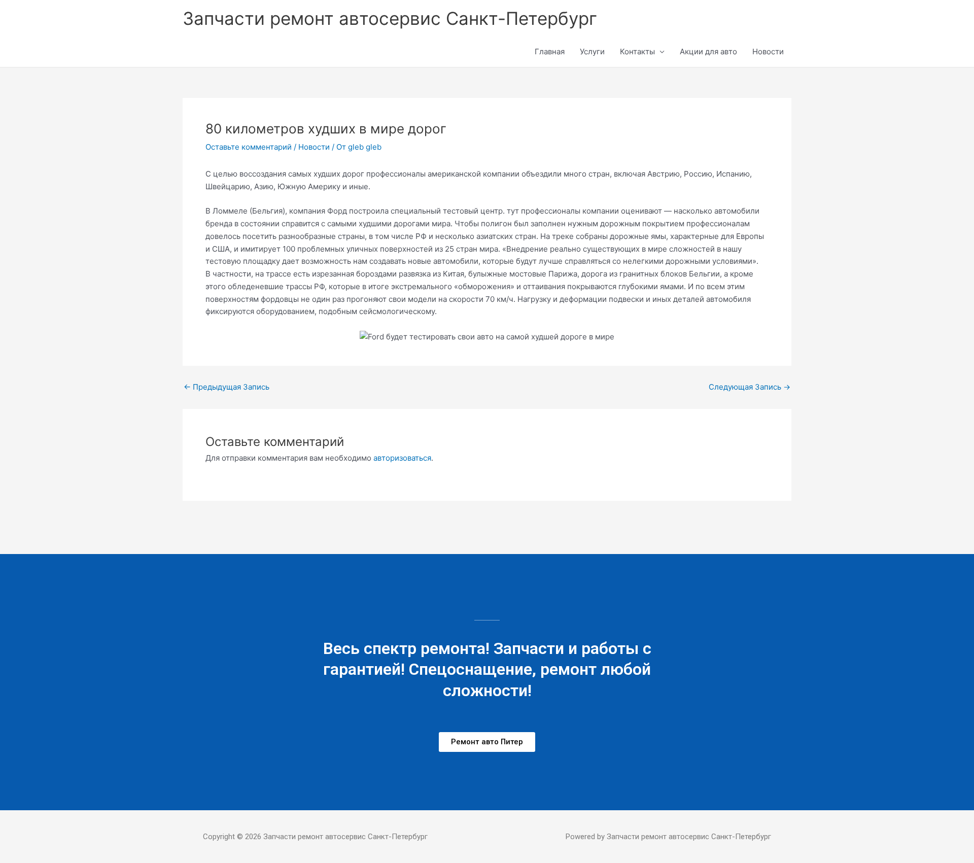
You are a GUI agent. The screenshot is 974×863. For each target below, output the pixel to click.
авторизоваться (402, 458)
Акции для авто (708, 51)
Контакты (637, 51)
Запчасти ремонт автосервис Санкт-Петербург (390, 18)
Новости (768, 51)
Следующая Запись (749, 387)
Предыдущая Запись (226, 387)
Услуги (592, 51)
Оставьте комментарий (248, 147)
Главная (550, 51)
